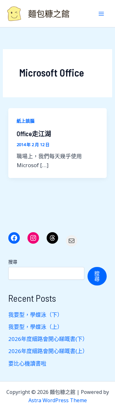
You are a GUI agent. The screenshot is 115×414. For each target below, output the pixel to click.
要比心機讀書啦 (27, 363)
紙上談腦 (25, 121)
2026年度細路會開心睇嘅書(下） (48, 339)
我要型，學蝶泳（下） (35, 314)
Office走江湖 (34, 133)
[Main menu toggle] (101, 13)
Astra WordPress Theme (57, 400)
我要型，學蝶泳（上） (35, 326)
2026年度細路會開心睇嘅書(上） (48, 351)
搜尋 (12, 262)
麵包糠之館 (49, 13)
